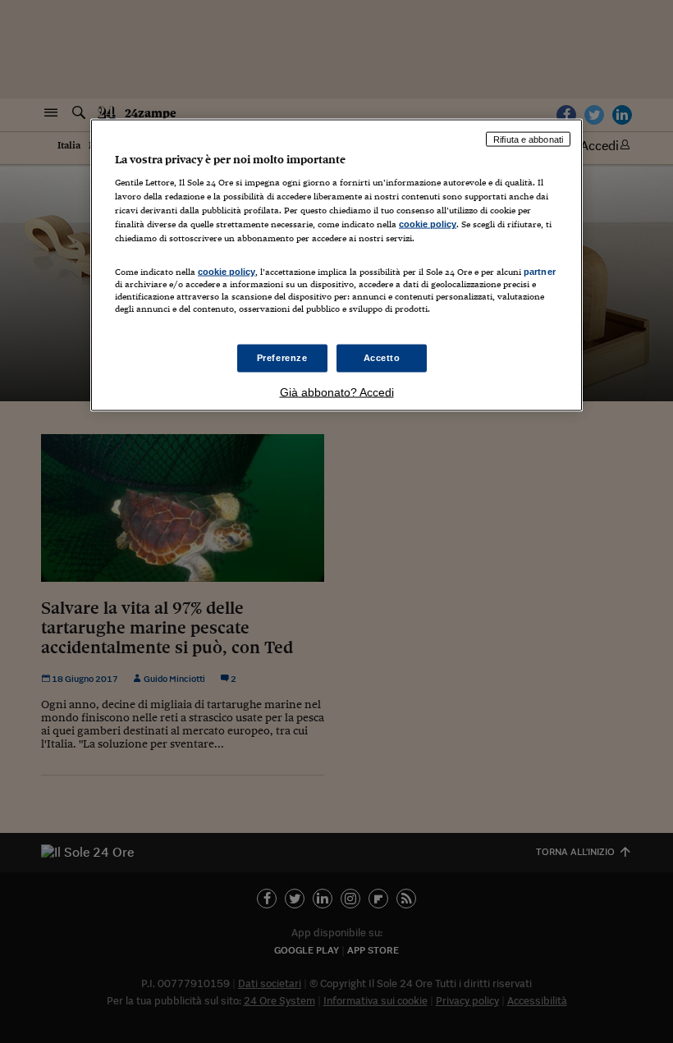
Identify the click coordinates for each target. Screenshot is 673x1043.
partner (540, 271)
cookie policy (427, 224)
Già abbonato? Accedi (337, 391)
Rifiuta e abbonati (528, 139)
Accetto (382, 357)
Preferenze (282, 357)
